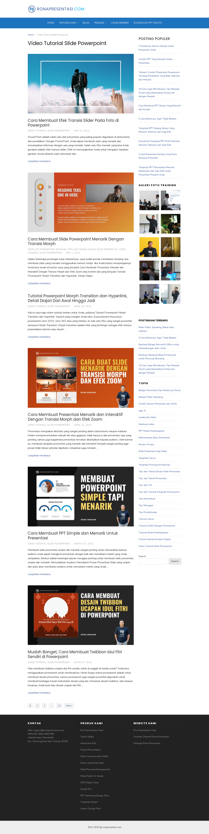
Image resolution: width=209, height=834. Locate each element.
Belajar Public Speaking (151, 397)
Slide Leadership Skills (92, 762)
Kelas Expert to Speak (92, 776)
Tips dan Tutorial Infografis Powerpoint (159, 492)
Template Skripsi (89, 802)
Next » (69, 705)
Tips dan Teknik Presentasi (153, 478)
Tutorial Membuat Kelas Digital (155, 539)
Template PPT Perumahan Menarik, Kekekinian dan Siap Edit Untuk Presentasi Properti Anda (157, 171)
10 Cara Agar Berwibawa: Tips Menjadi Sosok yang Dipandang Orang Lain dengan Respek (159, 92)
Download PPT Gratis (148, 22)
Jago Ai (142, 410)
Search (142, 556)
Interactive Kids (88, 743)
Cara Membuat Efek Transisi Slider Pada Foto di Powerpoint (73, 123)
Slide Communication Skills (94, 756)
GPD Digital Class (89, 782)
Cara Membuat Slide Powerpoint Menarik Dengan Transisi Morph (76, 241)
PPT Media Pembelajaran (151, 430)
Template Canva (147, 458)
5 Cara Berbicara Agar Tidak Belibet (157, 118)
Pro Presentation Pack (91, 730)
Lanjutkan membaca (39, 161)
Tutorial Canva (146, 519)
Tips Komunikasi (147, 498)
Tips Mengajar (146, 505)
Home (50, 22)
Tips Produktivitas (148, 512)
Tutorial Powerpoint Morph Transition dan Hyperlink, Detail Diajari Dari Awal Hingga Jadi (77, 298)
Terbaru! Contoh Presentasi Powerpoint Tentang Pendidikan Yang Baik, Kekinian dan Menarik (159, 76)
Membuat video (146, 424)
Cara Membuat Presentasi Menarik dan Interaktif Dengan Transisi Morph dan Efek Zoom (75, 417)
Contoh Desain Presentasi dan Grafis (158, 403)
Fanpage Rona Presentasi (146, 743)
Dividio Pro (85, 789)
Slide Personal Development (95, 769)
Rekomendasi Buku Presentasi (154, 437)
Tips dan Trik (145, 485)
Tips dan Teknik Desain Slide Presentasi (93, 249)
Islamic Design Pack (90, 808)
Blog (86, 22)
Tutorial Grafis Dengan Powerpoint (157, 525)
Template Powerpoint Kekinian (47, 249)
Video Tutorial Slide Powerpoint (49, 130)
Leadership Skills (147, 417)
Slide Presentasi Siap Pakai (153, 451)
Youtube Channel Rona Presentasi (151, 736)
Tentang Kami (67, 22)
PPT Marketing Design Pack (94, 795)
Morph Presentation (90, 749)
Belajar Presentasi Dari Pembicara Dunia (160, 390)
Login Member (120, 22)
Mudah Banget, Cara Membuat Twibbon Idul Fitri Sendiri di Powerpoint (75, 654)
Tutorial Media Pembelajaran (153, 532)
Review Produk (146, 444)
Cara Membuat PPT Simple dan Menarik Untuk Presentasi (73, 536)
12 (59, 705)
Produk (99, 22)
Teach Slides (87, 736)
